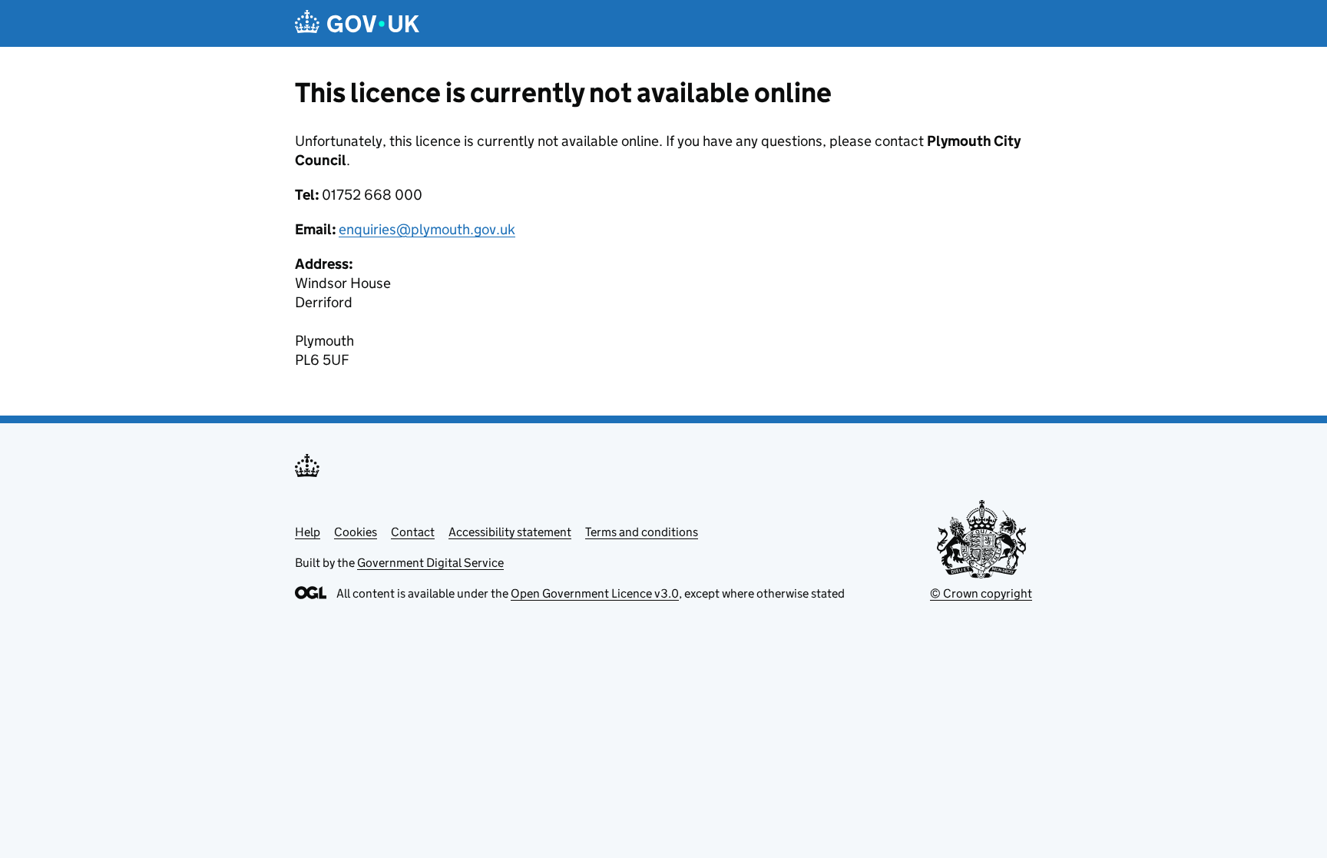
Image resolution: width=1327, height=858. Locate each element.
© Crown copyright (981, 593)
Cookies (355, 532)
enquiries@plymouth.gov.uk (427, 229)
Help (307, 532)
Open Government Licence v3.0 (595, 593)
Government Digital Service (430, 562)
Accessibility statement (509, 532)
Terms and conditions (641, 532)
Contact (413, 532)
